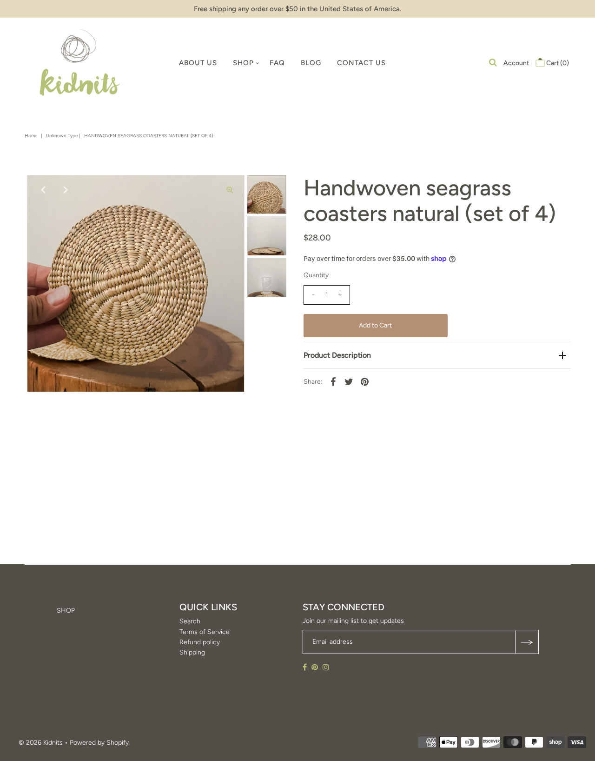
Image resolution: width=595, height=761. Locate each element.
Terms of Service (204, 632)
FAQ (277, 63)
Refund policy (199, 643)
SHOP (243, 63)
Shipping (192, 653)
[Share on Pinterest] (365, 381)
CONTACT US (361, 63)
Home (31, 136)
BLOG (311, 63)
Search (189, 622)
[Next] (64, 190)
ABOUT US (198, 63)
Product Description (337, 355)
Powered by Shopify (99, 743)
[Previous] (42, 190)
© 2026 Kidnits (41, 743)
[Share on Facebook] (333, 381)
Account (516, 63)
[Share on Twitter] (349, 381)
